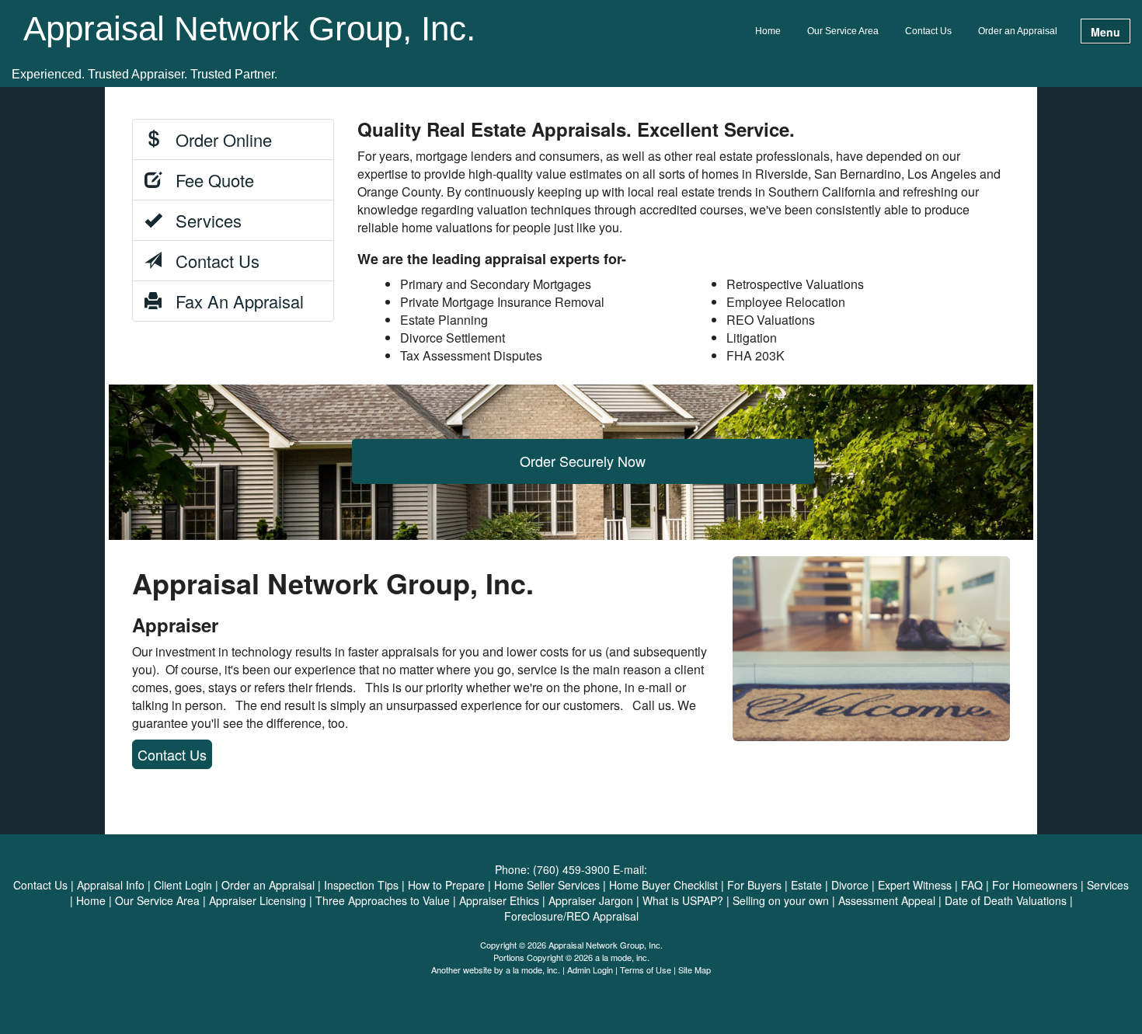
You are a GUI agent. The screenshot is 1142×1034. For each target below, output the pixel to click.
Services (202, 220)
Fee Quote (208, 180)
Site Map (694, 969)
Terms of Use (645, 969)
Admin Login (590, 969)
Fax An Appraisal (233, 301)
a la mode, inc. (533, 969)
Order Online (217, 139)
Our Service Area (843, 31)
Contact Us (928, 31)
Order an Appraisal (1017, 31)
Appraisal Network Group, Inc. (249, 29)
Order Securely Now (583, 461)
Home (768, 31)
